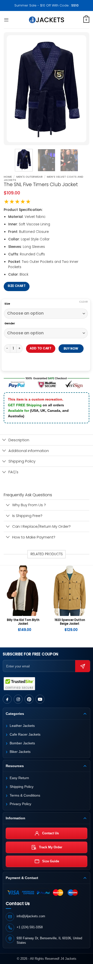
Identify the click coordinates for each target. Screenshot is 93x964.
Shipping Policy (21, 461)
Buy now (71, 348)
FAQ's (13, 472)
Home (8, 177)
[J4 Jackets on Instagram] (18, 699)
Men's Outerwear (29, 177)
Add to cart (40, 348)
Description (18, 440)
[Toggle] (4, 440)
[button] (6, 19)
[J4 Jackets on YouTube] (39, 699)
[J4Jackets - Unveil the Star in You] (46, 19)
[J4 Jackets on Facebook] (7, 699)
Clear (83, 301)
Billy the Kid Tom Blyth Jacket (23, 622)
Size (7, 303)
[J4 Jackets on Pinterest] (29, 699)
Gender (9, 323)
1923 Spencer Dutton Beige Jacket (70, 622)
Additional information (28, 450)
